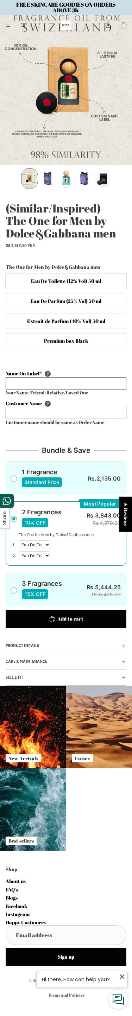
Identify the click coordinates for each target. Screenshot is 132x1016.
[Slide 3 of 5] (66, 178)
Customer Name (24, 403)
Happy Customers (26, 922)
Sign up (66, 956)
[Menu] (8, 25)
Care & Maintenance (26, 661)
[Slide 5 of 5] (103, 178)
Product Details (22, 645)
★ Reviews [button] (125, 514)
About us (16, 881)
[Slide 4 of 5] (84, 178)
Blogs (12, 897)
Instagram (18, 914)
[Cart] (123, 25)
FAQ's (12, 889)
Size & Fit (14, 677)
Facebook (16, 905)
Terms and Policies (66, 995)
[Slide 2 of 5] (48, 178)
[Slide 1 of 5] (29, 178)
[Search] (23, 25)
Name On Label (24, 373)
